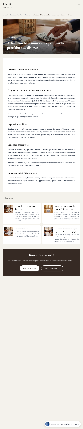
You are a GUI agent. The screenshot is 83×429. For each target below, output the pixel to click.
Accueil (5, 15)
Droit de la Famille (16, 15)
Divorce (27, 15)
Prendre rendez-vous (52, 268)
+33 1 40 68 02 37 (29, 268)
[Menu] (79, 5)
